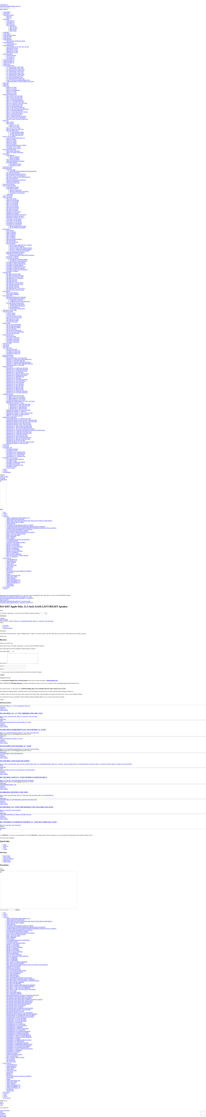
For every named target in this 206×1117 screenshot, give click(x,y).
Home (1, 595)
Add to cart (3, 615)
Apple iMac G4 (10, 22)
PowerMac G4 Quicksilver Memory (15, 268)
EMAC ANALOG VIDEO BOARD (16, 533)
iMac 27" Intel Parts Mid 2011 (14, 114)
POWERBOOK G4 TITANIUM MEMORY (18, 1034)
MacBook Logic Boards (12, 213)
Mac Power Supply (8, 311)
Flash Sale (5, 84)
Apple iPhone (6, 33)
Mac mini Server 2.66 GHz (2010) (15, 290)
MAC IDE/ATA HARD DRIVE (14, 972)
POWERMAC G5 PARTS (13, 1051)
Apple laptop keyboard (12, 188)
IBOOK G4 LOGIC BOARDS (14, 551)
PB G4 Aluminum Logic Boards (18, 226)
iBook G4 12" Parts (11, 91)
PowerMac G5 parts (11, 466)
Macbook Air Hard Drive (12, 181)
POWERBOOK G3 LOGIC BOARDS (16, 1025)
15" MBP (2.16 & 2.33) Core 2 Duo (15, 397)
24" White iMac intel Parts (16, 135)
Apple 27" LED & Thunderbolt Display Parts (18, 80)
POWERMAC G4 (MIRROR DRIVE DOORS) (18, 1040)
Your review (3, 663)
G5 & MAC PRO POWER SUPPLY (16, 542)
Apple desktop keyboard (12, 187)
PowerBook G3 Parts (11, 450)
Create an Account (4, 1110)
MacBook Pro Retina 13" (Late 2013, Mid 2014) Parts (20, 441)
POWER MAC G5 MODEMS (14, 1022)
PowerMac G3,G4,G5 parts (10, 457)
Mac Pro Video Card (11, 349)
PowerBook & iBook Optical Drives (15, 298)
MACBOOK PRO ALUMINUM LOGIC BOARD (19, 1008)
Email (2, 669)
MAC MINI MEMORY (12, 975)
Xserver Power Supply (12, 321)
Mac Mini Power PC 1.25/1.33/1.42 (15, 288)
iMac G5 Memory (11, 237)
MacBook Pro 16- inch (12, 51)
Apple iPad (6, 32)
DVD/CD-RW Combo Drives (17, 308)
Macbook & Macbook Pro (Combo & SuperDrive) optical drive (22, 995)
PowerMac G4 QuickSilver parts (14, 465)
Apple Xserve (6, 64)
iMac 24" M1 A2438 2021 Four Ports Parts (17, 109)
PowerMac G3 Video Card (13, 350)
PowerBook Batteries (11, 162)
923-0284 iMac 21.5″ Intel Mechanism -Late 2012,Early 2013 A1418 (26, 807)
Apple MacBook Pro (8, 45)
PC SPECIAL (10, 584)
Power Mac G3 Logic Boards (13, 219)
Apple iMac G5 (10, 23)
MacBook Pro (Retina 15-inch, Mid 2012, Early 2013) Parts (21, 421)
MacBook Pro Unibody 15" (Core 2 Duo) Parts (18, 410)
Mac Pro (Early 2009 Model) (13, 324)
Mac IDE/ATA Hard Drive (13, 172)
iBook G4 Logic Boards (12, 201)
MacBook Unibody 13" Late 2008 (15, 365)
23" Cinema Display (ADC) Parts (15, 75)
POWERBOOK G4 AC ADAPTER (15, 1030)
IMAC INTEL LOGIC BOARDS (15, 963)
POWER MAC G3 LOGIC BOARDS (16, 1018)
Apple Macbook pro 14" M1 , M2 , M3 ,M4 (17, 46)
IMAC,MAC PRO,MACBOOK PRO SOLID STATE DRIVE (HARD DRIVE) (27, 964)
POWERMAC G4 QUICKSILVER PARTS (17, 1047)
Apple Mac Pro (7, 38)
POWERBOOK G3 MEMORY (14, 1027)
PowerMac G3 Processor (12, 340)
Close (1, 1102)
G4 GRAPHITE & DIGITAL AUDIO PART (18, 539)
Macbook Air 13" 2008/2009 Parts (15, 376)
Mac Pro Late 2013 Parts (12, 333)
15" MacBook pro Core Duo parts (15, 395)
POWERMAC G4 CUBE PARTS (15, 1041)
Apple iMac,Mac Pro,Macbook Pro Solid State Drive (23, 171)
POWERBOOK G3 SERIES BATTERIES (17, 1028)
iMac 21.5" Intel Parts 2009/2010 (14, 100)
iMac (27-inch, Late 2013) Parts (14, 97)
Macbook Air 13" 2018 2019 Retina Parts (17, 379)
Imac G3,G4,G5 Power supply (14, 317)
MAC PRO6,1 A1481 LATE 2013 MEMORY (18, 988)
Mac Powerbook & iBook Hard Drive (16, 174)
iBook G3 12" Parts (11, 87)
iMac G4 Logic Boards (12, 204)
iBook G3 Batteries (14, 156)
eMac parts (6, 83)
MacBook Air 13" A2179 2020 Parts (15, 381)
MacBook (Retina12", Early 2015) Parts (16, 358)
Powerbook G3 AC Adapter (13, 146)
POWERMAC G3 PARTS (13, 1038)
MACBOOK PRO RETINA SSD (15, 1011)
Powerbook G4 (10, 57)
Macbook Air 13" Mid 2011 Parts (14, 387)
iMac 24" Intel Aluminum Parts (14, 106)
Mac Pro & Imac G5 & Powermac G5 (16, 175)
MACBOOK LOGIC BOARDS (14, 1006)
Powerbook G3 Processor (12, 339)
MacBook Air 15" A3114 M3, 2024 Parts (16, 392)
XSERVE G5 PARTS (12, 1053)
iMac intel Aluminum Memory (14, 239)
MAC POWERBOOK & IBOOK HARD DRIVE (19, 977)
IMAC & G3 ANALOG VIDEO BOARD (17, 555)
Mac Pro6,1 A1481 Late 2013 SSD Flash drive (18, 177)
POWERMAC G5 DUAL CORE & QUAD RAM (19, 1048)
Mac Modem (6, 291)
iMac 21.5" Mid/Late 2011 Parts (14, 104)
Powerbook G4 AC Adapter (13, 148)
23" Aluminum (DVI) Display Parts (15, 74)
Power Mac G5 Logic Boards (13, 222)
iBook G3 (9, 16)
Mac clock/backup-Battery (13, 159)
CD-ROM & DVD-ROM (16, 300)
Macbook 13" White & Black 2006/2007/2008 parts (19, 363)
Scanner (5, 470)
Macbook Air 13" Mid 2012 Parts (14, 388)
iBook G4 (9, 17)
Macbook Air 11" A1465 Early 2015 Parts (17, 369)
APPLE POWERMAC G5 (13, 582)
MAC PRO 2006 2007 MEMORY (15, 982)
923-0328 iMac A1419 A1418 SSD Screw (15, 761)
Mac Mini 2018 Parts (11, 281)
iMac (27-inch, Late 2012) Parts (14, 96)
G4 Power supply (10, 314)
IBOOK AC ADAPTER (12, 544)
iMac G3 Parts (10, 122)
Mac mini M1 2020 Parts (12, 285)
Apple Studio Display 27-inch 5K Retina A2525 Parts (20, 81)
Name (2, 666)
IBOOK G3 (9, 568)
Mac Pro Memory (10, 243)
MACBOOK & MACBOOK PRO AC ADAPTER (19, 996)
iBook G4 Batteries (14, 158)
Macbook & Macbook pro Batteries (15, 161)
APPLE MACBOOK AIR (13, 575)
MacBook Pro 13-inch (12, 48)
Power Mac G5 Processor (12, 337)
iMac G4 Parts (10, 123)
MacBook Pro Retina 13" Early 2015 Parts (17, 443)
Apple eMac (6, 13)
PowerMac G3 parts (11, 460)
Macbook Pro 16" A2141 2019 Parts (15, 440)
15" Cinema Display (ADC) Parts (15, 67)
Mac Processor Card (8, 334)
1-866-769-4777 (4, 4)
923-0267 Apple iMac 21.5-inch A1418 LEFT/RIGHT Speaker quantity (20, 613)
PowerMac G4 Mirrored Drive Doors (15, 266)
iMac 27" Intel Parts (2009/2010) (14, 110)
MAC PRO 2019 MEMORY (13, 983)
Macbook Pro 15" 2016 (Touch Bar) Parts (17, 436)
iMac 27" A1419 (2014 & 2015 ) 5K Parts (17, 112)
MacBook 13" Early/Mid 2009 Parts (15, 360)
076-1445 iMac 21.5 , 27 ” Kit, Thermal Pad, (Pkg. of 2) (21, 713)
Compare (5, 1096)
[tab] (104, 625)
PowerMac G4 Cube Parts (13, 463)
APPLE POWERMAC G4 (13, 581)
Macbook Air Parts (8, 366)
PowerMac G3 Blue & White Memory (16, 263)
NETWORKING (10, 1060)
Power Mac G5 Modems (12, 294)
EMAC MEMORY (11, 536)
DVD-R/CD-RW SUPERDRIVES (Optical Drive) (19, 529)
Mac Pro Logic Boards (12, 210)
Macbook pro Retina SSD (13, 182)
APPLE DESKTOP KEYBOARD (15, 519)
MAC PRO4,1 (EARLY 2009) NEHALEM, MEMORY (20, 985)
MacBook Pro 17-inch (12, 52)
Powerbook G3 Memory (12, 256)
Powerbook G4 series (15, 165)
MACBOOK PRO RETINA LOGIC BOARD (18, 1009)
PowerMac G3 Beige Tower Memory (16, 262)
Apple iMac (6, 19)
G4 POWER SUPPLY (12, 541)
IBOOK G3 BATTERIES (13, 545)
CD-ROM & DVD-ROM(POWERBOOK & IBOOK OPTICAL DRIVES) (25, 526)
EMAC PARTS (10, 538)
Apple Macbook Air (8, 42)
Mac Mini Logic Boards (12, 209)
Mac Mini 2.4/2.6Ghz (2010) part (14, 275)
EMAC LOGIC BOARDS (13, 535)
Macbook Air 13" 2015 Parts (13, 378)
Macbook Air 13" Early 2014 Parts (15, 382)
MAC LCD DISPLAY (12, 1056)
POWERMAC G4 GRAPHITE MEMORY (17, 1043)
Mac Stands (6, 345)
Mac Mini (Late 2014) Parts (13, 274)
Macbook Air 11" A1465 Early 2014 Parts (17, 368)
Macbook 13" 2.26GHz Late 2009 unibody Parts (18, 359)
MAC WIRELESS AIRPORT (14, 993)
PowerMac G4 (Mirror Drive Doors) (15, 462)
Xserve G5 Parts (10, 468)
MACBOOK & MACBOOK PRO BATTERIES (19, 998)
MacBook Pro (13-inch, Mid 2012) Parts (20, 404)
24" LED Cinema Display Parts (14, 77)
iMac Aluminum (10, 25)
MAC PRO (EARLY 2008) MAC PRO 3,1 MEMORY (20, 979)
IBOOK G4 (9, 569)
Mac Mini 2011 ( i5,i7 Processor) (14, 278)
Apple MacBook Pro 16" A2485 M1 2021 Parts (18, 418)
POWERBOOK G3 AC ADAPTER (15, 1024)
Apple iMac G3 (10, 20)
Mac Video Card (7, 347)
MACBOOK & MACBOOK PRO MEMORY (18, 1004)
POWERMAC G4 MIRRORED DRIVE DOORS (19, 1044)
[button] (3, 719)
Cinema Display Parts (8, 65)
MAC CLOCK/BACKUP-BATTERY (16, 970)
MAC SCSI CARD (11, 991)
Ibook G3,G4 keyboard (16, 190)
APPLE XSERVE (11, 562)
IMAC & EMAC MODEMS (13, 554)
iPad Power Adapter (11, 140)
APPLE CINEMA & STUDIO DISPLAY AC (18, 518)
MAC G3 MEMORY (11, 557)
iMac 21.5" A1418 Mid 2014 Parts (15, 101)
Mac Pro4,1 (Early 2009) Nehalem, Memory (21, 248)
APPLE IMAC (10, 585)
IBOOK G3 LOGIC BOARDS (14, 546)
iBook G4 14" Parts (11, 93)
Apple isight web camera (9, 35)
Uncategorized (7, 472)
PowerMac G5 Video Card (13, 353)
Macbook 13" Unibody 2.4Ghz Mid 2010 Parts (18, 362)
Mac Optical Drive (8, 295)
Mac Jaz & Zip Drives (8, 184)
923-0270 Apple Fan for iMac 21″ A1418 (15, 746)
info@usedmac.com (52, 680)
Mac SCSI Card (7, 343)
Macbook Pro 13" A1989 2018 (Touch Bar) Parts (19, 431)
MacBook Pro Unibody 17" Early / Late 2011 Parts (19, 413)
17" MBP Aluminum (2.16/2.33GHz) (15, 398)
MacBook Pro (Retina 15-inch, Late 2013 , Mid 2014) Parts (21, 420)
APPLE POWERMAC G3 (13, 579)
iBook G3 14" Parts (11, 88)
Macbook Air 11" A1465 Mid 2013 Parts (16, 371)
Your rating (3, 651)
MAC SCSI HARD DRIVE (13, 992)
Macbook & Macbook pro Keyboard (19, 191)
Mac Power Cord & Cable (10, 310)
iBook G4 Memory (11, 233)
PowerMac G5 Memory (12, 271)
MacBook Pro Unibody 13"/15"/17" (15, 217)
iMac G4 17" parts (14, 126)
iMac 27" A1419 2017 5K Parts (14, 113)
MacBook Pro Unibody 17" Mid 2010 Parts (17, 414)
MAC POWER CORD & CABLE (15, 1057)
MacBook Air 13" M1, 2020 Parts (15, 385)
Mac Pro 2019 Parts (11, 329)
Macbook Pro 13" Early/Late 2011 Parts (20, 405)
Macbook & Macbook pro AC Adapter (16, 145)
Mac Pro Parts (6, 323)
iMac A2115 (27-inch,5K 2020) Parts (15, 117)
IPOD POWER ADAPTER (13, 969)
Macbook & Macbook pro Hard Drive (16, 180)
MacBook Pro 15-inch (12, 49)
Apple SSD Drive (11, 169)
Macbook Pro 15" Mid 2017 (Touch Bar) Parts (18, 439)
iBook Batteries (10, 155)
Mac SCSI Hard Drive (12, 178)
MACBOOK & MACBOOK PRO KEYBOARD (19, 1002)
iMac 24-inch (13, 29)
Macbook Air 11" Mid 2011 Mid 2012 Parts (17, 373)
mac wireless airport (8, 355)
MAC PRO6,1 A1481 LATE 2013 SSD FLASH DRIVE (21, 989)
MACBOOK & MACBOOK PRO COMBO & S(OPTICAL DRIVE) (24, 999)
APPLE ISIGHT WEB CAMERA (15, 522)
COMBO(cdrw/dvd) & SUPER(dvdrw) (20, 301)
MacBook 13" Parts (8, 356)
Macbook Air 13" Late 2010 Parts (15, 384)
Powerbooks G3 (10, 58)
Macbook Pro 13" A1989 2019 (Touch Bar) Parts (19, 433)
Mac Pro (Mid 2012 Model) (13, 327)
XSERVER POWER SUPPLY (14, 1054)
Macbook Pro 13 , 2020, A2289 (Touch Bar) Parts (19, 427)
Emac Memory (10, 230)
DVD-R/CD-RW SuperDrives (17, 305)
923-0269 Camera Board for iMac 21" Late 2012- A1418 (14, 602)
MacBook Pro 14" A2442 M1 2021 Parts (16, 434)
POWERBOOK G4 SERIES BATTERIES (17, 1032)
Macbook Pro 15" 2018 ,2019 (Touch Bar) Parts (18, 437)
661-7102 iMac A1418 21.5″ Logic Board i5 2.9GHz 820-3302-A (23, 777)
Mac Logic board (7, 197)
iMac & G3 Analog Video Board (14, 152)
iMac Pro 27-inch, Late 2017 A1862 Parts (17, 119)
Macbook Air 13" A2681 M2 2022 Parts (16, 375)
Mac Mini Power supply (12, 320)
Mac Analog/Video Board (9, 149)
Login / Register (7, 1098)
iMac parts (6, 120)
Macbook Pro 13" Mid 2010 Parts (18, 408)
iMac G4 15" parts (14, 125)
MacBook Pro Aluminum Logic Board (16, 214)
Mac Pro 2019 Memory (12, 242)
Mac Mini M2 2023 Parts (12, 287)
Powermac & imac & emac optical (15, 303)
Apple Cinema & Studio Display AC (15, 138)
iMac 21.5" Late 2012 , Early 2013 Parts (16, 103)
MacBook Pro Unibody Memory (14, 253)
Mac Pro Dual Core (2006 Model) (15, 332)
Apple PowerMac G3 (8, 59)
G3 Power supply (10, 313)
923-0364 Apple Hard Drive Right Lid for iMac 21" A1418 (15, 598)
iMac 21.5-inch (13, 28)
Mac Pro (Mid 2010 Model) (13, 326)
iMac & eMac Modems (12, 292)
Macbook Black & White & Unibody (15, 41)
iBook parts (6, 86)
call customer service (62, 683)
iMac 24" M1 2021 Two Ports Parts (15, 107)
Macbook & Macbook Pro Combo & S (16, 297)
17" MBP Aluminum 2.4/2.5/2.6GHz (15, 400)
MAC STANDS (10, 1059)
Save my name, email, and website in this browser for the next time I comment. (22, 672)
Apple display (10, 572)
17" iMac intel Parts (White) (17, 132)
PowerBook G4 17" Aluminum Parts (15, 456)
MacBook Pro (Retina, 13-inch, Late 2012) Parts (18, 424)
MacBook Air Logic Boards (13, 211)
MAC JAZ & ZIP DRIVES (13, 973)
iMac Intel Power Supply (12, 318)
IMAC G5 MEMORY (12, 960)
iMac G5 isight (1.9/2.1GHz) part (14, 129)
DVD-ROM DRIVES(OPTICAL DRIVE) (17, 531)
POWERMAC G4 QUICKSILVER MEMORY (18, 1045)
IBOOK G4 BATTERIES (13, 549)
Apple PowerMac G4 (8, 61)
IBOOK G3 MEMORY (12, 548)
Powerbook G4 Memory (12, 258)
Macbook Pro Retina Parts (10, 417)
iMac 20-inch (13, 26)
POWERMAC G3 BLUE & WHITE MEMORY (19, 1037)
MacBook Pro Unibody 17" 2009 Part (16, 411)
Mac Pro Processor (11, 336)
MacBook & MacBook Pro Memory (15, 252)
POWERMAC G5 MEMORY (14, 1050)
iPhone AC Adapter (11, 142)
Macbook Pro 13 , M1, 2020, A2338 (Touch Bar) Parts (20, 428)
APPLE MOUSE (10, 523)
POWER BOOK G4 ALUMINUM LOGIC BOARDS (20, 1015)
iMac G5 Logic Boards (12, 206)
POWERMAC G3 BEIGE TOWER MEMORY (18, 1035)
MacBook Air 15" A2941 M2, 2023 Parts (17, 391)
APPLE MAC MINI (11, 577)
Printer (5, 469)
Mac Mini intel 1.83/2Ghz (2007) (14, 284)
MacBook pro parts (8, 394)
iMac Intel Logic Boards (12, 207)
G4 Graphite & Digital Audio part (15, 459)
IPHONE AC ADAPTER (13, 967)
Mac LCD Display (8, 195)
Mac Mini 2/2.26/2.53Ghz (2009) (14, 277)
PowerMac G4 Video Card (13, 352)
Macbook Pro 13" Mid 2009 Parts (18, 407)
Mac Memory (6, 229)
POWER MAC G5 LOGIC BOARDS (16, 1021)
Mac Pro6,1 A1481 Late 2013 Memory (20, 250)
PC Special (6, 446)
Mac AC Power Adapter (9, 136)
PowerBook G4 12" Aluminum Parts (15, 452)
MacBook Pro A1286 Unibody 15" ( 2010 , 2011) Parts (20, 401)
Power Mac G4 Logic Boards (13, 220)
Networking (6, 444)
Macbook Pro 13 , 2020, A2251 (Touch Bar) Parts (19, 426)
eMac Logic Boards (11, 198)
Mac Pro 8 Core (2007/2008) (13, 330)
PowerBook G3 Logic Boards (14, 223)
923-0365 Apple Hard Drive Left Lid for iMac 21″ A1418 (23, 729)
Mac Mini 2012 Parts (11, 279)
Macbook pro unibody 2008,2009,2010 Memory (22, 255)
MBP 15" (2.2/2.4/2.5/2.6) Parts (14, 415)
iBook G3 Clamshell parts (13, 90)
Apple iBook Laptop (8, 15)
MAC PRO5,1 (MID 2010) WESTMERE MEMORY (20, 986)
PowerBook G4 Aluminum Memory (19, 259)
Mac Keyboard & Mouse (9, 185)
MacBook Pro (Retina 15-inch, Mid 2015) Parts (18, 423)
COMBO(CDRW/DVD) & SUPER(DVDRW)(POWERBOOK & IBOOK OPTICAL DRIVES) (31, 528)
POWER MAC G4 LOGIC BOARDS (16, 1019)
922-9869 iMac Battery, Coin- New (14, 792)
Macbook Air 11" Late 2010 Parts (15, 372)
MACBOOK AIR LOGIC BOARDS (16, 1005)
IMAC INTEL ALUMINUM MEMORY (17, 962)
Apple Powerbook (8, 54)
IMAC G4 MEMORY (12, 959)
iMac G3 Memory (11, 235)
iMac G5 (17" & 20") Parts (13, 127)
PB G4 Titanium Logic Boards (17, 227)
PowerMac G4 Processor (12, 342)
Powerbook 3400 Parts (12, 449)
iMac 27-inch (13, 31)
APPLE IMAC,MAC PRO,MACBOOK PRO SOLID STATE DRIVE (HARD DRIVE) (29, 520)
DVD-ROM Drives (15, 307)
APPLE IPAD (10, 564)
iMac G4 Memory (11, 236)
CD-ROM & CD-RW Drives (17, 304)
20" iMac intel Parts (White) (17, 133)
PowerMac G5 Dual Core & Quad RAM (16, 269)
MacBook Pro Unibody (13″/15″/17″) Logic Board (19, 1012)
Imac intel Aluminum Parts (10, 94)
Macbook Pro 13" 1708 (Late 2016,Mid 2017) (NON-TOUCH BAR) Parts (25, 430)
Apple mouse (9, 194)
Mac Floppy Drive (8, 167)
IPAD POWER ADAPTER (13, 966)
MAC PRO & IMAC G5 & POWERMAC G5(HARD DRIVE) (22, 980)
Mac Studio (6, 346)
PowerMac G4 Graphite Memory (14, 265)
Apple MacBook (7, 39)
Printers (8, 574)
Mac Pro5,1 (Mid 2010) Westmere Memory (21, 249)
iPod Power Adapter (11, 143)
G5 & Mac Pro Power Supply (14, 316)
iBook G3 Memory (11, 232)
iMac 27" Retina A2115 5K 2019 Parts (16, 116)
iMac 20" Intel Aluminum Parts (14, 99)
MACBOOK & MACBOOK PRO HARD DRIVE (19, 1001)
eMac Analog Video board (13, 151)
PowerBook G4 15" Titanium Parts (15, 455)
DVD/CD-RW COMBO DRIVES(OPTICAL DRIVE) (20, 532)
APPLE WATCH (10, 578)
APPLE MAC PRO (11, 565)
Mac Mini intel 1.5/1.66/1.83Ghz (14, 282)
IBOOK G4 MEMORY (12, 552)
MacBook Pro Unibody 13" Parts (14, 402)
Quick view (3, 708)
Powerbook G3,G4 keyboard (17, 193)
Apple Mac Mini (7, 36)
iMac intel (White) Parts (12, 130)
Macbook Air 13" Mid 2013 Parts (14, 389)
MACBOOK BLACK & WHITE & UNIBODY (19, 571)
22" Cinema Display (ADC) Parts (15, 72)
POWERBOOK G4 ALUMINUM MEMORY (18, 1031)
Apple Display (7, 12)
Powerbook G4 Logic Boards (13, 224)
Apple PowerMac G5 (8, 62)
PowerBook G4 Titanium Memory (18, 261)
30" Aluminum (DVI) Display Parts (15, 78)
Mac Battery (6, 154)
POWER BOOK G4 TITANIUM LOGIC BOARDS (20, 1017)
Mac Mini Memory (11, 240)
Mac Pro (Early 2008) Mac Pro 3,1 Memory (21, 245)
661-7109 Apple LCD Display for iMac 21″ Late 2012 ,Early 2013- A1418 (28, 822)
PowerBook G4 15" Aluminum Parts (15, 453)
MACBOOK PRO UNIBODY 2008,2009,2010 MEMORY (21, 1014)
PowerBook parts (7, 447)
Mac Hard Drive (7, 168)
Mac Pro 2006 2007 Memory (17, 246)
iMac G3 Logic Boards (12, 203)
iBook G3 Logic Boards (12, 200)
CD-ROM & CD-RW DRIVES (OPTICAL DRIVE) (20, 525)
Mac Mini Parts (7, 272)
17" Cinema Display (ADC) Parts (15, 68)
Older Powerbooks (11, 55)
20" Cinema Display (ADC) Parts (15, 71)
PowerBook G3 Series (15, 164)
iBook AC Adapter (11, 139)
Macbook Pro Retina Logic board (14, 216)
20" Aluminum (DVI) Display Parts (15, 70)
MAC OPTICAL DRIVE (13, 976)
